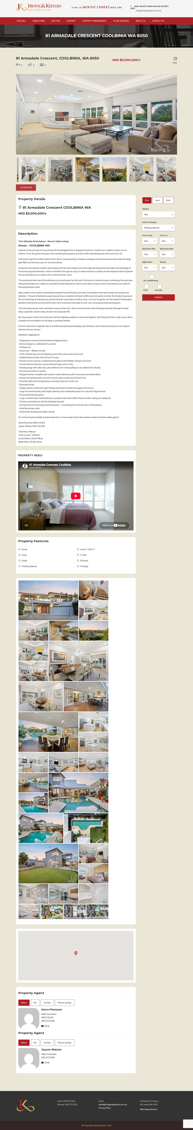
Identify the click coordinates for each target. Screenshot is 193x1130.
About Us (140, 21)
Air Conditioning (150, 280)
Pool (145, 290)
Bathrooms (147, 262)
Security (158, 290)
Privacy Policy (105, 1108)
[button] (158, 214)
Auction (56, 21)
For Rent (71, 21)
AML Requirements (148, 1109)
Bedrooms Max (167, 249)
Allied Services (121, 21)
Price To (163, 235)
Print (175, 63)
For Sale (21, 21)
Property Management (95, 21)
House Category (149, 222)
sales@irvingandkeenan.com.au (148, 11)
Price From (147, 235)
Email (46, 1026)
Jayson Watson (51, 1049)
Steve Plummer (51, 1009)
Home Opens (38, 21)
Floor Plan (26, 187)
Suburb (145, 209)
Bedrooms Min (148, 249)
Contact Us (158, 21)
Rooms (163, 262)
